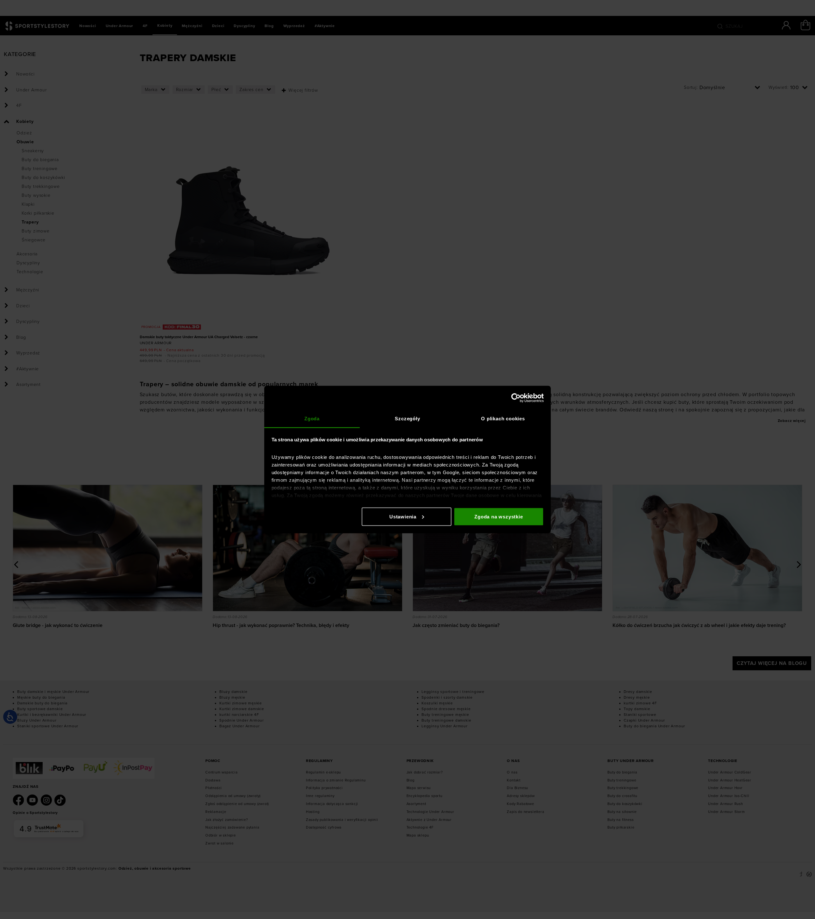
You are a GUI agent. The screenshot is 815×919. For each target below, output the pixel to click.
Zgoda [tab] (312, 418)
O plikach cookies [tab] (503, 418)
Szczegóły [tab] (407, 418)
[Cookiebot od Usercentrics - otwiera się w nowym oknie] (516, 398)
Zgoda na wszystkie (498, 516)
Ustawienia (402, 516)
